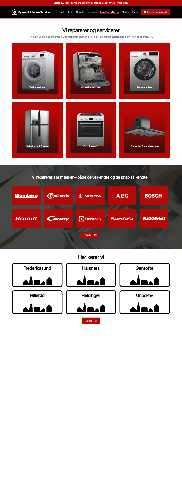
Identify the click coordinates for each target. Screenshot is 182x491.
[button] (90, 235)
